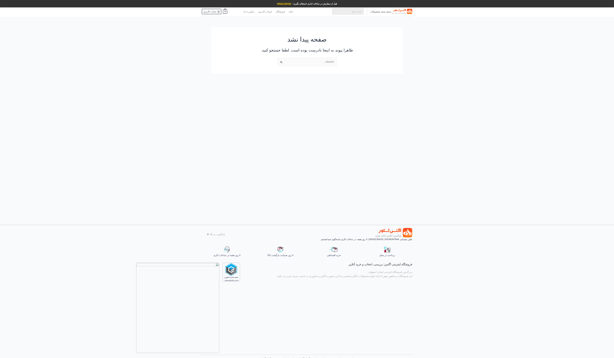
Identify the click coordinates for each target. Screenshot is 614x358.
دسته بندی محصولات (380, 11)
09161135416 (284, 3)
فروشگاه (280, 11)
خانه (291, 11)
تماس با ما (249, 11)
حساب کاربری (265, 11)
